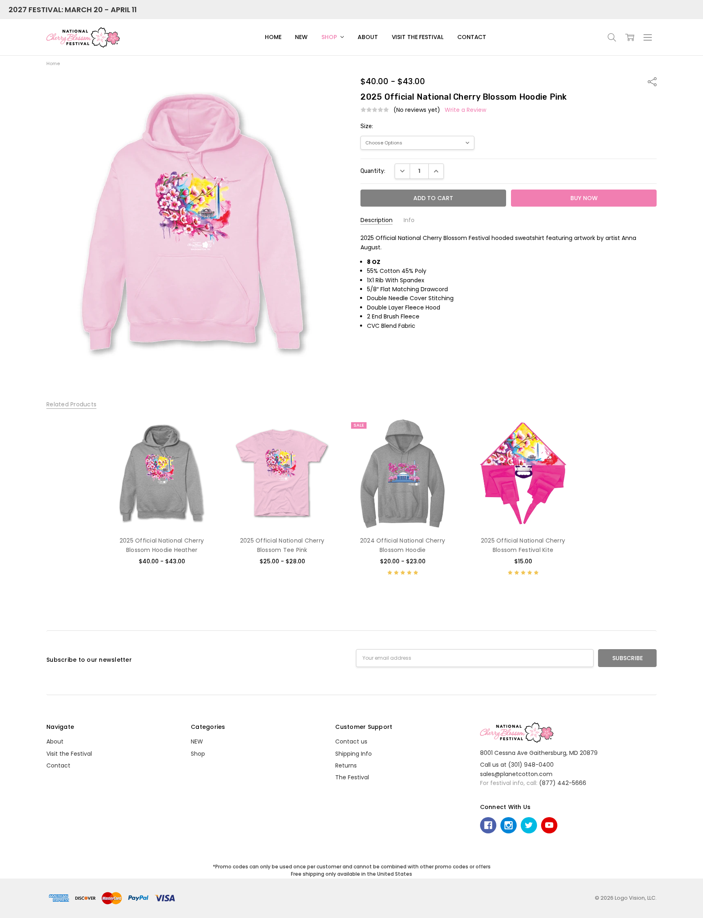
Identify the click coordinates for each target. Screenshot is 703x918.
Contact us (351, 741)
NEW (301, 37)
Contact (471, 37)
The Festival (352, 777)
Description (376, 220)
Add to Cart (523, 495)
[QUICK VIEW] (203, 432)
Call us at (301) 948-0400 (517, 765)
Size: (366, 126)
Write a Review (465, 110)
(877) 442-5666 (562, 783)
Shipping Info (353, 754)
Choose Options (162, 512)
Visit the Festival (417, 37)
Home (273, 37)
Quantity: (372, 171)
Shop (329, 37)
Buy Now (523, 512)
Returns (346, 765)
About (368, 37)
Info (409, 220)
